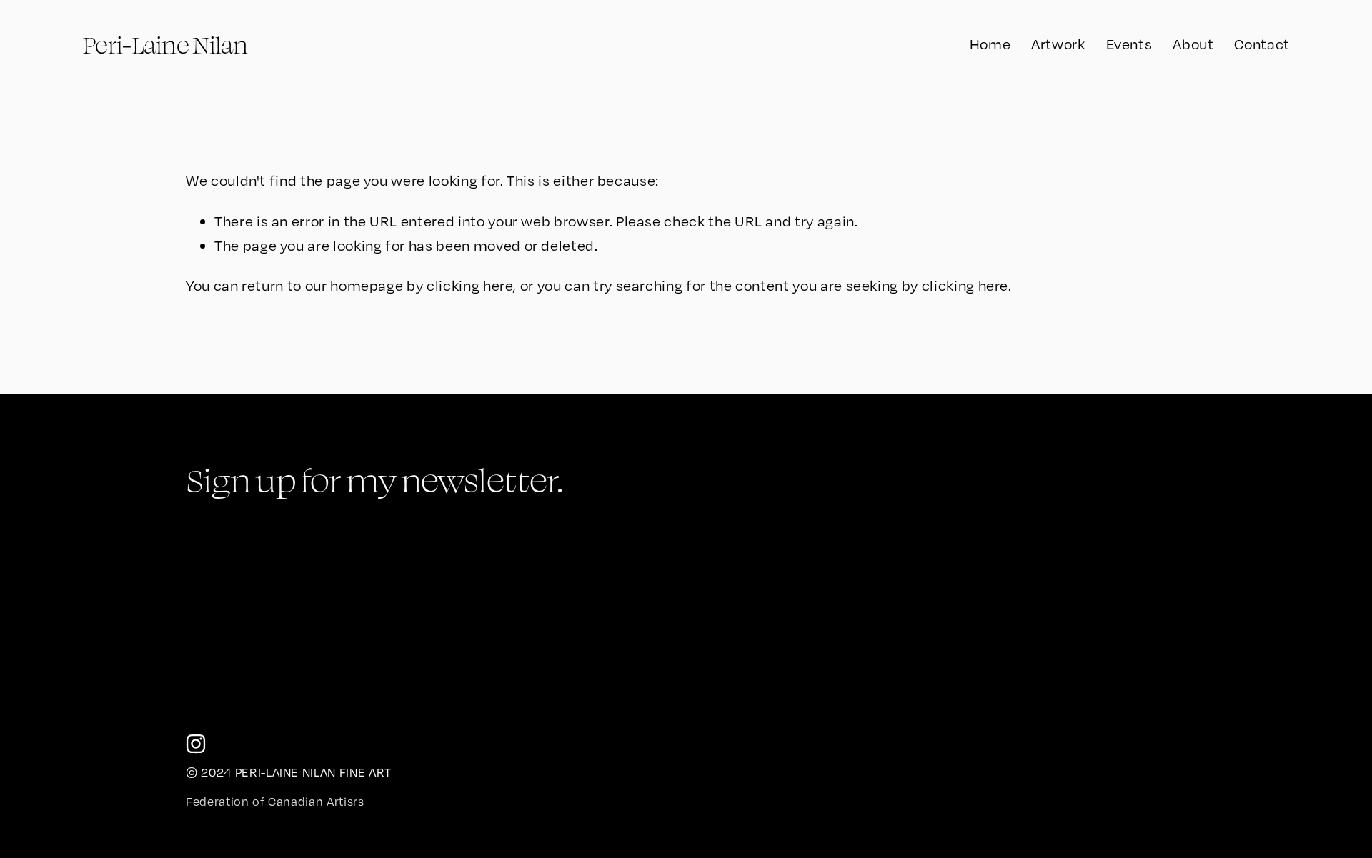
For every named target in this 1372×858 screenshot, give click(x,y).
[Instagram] (196, 744)
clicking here (470, 285)
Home (990, 44)
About (1193, 44)
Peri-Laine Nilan (164, 44)
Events (1129, 44)
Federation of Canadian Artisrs (275, 801)
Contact (1262, 44)
